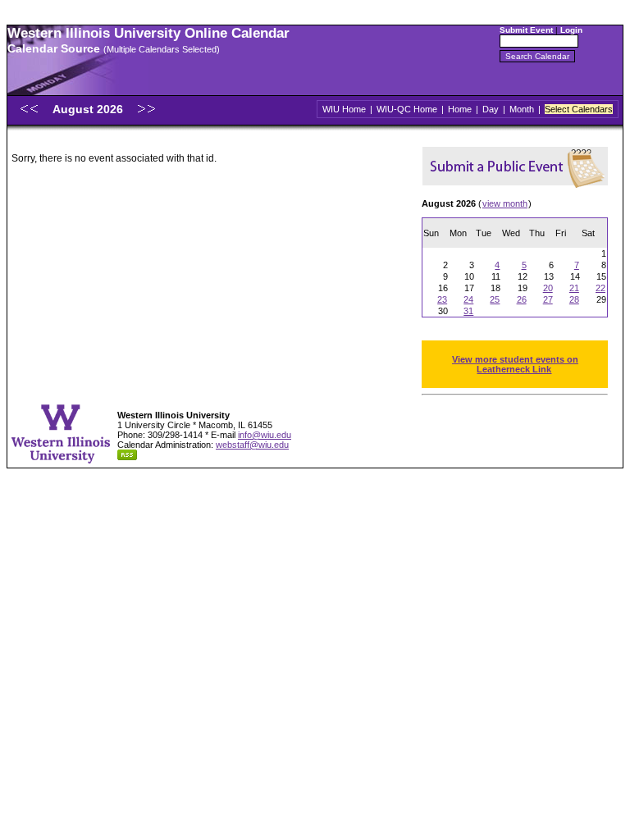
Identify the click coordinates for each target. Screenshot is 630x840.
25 (495, 299)
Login (571, 29)
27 (548, 299)
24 (468, 299)
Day (490, 109)
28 (574, 299)
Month (521, 109)
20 (548, 288)
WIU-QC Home (407, 109)
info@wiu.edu (264, 435)
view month (504, 203)
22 (600, 288)
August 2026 (89, 109)
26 (522, 299)
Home (460, 109)
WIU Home (344, 109)
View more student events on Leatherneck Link (515, 364)
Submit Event (526, 29)
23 (442, 299)
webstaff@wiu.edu (252, 445)
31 (468, 311)
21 (574, 288)
